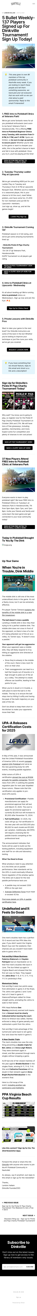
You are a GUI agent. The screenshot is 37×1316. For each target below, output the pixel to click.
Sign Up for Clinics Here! (18, 308)
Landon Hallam (9, 13)
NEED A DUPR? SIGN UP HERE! (18, 448)
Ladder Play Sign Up (18, 217)
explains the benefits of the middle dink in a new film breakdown (18, 612)
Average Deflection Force (15, 892)
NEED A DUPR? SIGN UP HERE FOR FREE (17, 272)
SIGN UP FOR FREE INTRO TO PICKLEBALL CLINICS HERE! (15, 161)
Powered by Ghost (19, 1302)
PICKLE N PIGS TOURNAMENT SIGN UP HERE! (18, 266)
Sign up (18, 1297)
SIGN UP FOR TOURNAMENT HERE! (18, 442)
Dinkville (5, 1165)
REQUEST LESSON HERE (18, 350)
